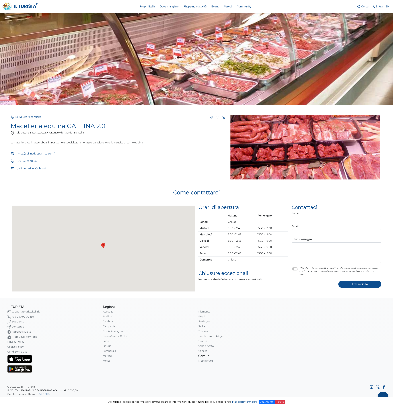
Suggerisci (18, 321)
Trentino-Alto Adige (210, 336)
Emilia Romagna (113, 331)
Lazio (106, 341)
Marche (107, 355)
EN (387, 6)
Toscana (203, 331)
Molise (107, 360)
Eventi (215, 6)
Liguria (107, 346)
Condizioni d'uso (17, 351)
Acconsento (266, 402)
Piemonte (204, 311)
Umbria (202, 341)
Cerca (364, 6)
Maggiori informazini (244, 401)
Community (244, 6)
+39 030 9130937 (27, 161)
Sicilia (201, 326)
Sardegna (204, 321)
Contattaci (18, 326)
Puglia (202, 316)
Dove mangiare (169, 6)
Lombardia (109, 350)
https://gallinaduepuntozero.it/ (35, 153)
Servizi (228, 6)
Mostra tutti (205, 360)
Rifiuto (280, 402)
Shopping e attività (194, 6)
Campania (109, 326)
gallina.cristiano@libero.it (32, 168)
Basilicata (108, 316)
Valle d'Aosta (206, 346)
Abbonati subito (21, 331)
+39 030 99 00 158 (23, 316)
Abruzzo (108, 311)
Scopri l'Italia (147, 6)
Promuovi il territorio (24, 336)
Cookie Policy (15, 346)
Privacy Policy (15, 341)
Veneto (202, 350)
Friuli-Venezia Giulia (115, 336)
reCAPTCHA (43, 394)
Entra (379, 6)
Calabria (108, 321)
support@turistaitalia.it (26, 311)
